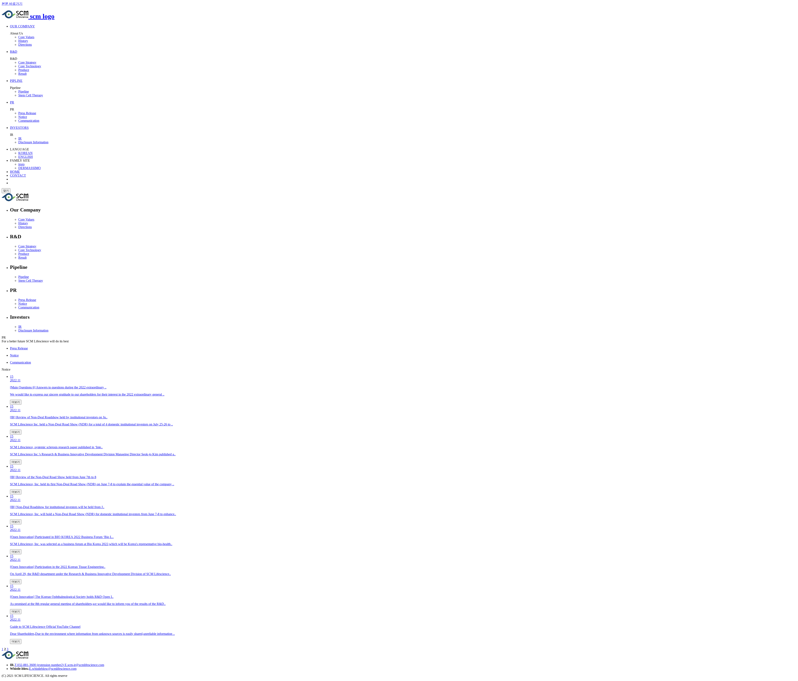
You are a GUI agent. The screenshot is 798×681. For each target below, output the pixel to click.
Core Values (26, 37)
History (23, 41)
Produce (23, 70)
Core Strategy (27, 62)
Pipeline (23, 91)
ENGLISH (25, 157)
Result (22, 73)
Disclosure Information (33, 142)
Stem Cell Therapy (30, 95)
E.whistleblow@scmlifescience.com (52, 668)
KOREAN (25, 153)
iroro (21, 164)
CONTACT (18, 175)
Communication (28, 120)
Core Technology (29, 66)
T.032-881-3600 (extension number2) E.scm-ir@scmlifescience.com (59, 665)
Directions (25, 44)
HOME (15, 171)
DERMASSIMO (29, 168)
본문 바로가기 (12, 3)
